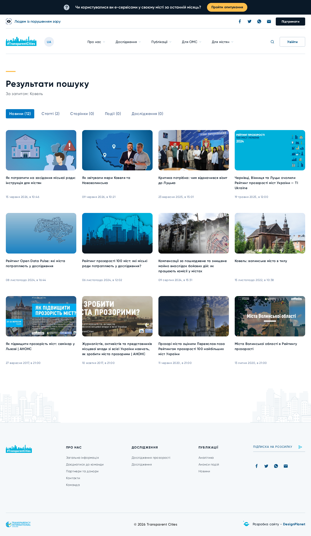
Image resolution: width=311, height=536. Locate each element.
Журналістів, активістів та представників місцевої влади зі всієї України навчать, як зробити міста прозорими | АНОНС (117, 349)
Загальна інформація (82, 457)
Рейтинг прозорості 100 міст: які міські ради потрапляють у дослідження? (114, 263)
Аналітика (206, 457)
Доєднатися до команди (85, 464)
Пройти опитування (227, 7)
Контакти (73, 478)
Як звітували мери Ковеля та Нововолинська (106, 180)
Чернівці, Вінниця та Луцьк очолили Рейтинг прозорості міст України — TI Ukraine (266, 183)
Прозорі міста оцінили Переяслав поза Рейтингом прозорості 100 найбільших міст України (191, 349)
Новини (204, 471)
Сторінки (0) (82, 113)
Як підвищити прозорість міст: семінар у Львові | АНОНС (40, 346)
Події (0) (113, 113)
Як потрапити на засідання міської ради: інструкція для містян (41, 180)
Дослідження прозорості (151, 457)
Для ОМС (189, 42)
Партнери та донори (82, 471)
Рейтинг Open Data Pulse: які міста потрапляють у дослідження (35, 263)
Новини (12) (20, 113)
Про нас (94, 42)
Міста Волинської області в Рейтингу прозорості (266, 346)
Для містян (220, 42)
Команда (73, 485)
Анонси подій (209, 464)
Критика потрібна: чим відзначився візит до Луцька (192, 180)
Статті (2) (51, 113)
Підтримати (290, 21)
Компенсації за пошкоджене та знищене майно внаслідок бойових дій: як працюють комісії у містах (192, 266)
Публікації (159, 42)
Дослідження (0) (147, 113)
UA (49, 42)
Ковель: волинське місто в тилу (261, 261)
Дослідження (126, 42)
